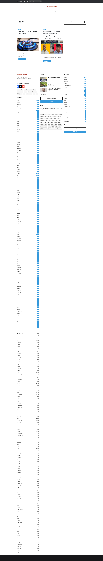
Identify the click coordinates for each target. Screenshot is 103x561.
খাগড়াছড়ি (18, 163)
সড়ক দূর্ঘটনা (19, 313)
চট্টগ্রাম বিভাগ (19, 248)
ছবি (17, 263)
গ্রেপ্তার (22, 91)
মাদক (24, 93)
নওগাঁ (18, 228)
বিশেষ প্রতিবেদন (19, 311)
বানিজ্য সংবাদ (19, 286)
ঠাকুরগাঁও (18, 159)
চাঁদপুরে (18, 131)
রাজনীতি (38, 11)
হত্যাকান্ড (18, 206)
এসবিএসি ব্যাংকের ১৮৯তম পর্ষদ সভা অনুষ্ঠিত (54, 77)
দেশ (17, 177)
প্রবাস (18, 296)
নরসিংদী (18, 232)
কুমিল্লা (18, 91)
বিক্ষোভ (18, 219)
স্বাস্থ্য (18, 198)
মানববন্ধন (18, 200)
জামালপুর (18, 161)
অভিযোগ (22, 89)
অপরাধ (64, 11)
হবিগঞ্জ (18, 140)
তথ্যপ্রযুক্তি (19, 326)
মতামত (18, 275)
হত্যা (34, 93)
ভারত (21, 93)
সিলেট (18, 121)
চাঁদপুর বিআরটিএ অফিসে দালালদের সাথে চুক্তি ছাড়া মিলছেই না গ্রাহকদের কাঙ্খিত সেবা (51, 33)
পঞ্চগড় (18, 127)
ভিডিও (18, 261)
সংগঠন (18, 190)
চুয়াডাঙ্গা (18, 156)
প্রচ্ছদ (18, 217)
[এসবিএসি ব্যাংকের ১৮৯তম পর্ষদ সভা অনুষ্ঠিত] (43, 79)
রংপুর (18, 123)
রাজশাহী (18, 133)
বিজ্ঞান (18, 225)
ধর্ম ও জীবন (18, 171)
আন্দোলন (18, 213)
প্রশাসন (18, 236)
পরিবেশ (18, 242)
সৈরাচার (31, 93)
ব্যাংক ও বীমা (19, 284)
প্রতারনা (18, 192)
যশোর (18, 167)
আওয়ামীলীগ (25, 89)
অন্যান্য (18, 173)
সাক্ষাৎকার (18, 280)
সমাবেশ (18, 215)
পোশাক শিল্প (19, 290)
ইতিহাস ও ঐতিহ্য (19, 319)
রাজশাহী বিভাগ (19, 256)
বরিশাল (18, 117)
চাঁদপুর (18, 152)
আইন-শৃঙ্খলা (19, 240)
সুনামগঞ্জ (18, 144)
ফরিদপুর (18, 317)
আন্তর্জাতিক (19, 267)
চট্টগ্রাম (29, 91)
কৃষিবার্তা (18, 204)
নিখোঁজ (18, 223)
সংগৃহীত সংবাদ (19, 269)
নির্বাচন (18, 194)
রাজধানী (18, 179)
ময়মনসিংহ (18, 129)
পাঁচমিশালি (18, 202)
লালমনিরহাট (19, 158)
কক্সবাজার (18, 136)
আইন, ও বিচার (19, 273)
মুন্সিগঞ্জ (18, 165)
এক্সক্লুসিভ (18, 102)
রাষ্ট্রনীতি (42, 11)
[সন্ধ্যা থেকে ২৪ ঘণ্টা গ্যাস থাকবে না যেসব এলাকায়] (28, 44)
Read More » (22, 58)
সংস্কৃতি (60, 11)
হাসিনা (37, 93)
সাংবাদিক (27, 93)
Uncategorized (20, 230)
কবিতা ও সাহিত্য (19, 305)
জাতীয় (18, 234)
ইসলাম (68, 11)
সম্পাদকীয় (18, 277)
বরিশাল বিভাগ (19, 252)
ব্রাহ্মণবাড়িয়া (19, 148)
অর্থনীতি (55, 11)
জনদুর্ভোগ (18, 181)
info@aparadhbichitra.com (24, 83)
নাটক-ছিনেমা (19, 303)
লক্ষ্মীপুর (18, 138)
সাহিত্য (18, 227)
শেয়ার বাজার (19, 292)
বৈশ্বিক (18, 184)
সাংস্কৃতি (18, 302)
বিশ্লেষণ (18, 279)
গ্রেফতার (25, 91)
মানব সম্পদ (18, 288)
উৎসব (18, 307)
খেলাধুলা (18, 300)
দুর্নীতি (32, 91)
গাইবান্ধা (18, 119)
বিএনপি (18, 93)
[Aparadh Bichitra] (51, 6)
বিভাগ (18, 246)
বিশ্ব (51, 11)
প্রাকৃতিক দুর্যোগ (19, 221)
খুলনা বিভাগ (19, 254)
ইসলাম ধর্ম (18, 169)
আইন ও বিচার (19, 238)
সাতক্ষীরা (18, 154)
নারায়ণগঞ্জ (18, 135)
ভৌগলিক (18, 183)
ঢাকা (18, 114)
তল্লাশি (18, 211)
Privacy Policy (51, 558)
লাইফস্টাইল (19, 546)
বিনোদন (18, 298)
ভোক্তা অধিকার (19, 324)
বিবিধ (19, 29)
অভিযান (18, 89)
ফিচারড (18, 315)
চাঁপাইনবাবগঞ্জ (19, 150)
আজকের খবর (30, 89)
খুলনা (18, 146)
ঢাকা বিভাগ (18, 250)
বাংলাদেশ (47, 11)
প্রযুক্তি (18, 209)
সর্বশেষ (34, 11)
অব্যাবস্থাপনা (19, 104)
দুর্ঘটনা (18, 244)
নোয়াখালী (18, 142)
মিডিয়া (18, 259)
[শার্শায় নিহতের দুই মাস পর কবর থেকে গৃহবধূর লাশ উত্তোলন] (43, 84)
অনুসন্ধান (18, 188)
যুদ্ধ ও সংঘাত (19, 321)
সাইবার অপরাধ (19, 108)
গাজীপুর (18, 125)
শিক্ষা (18, 196)
